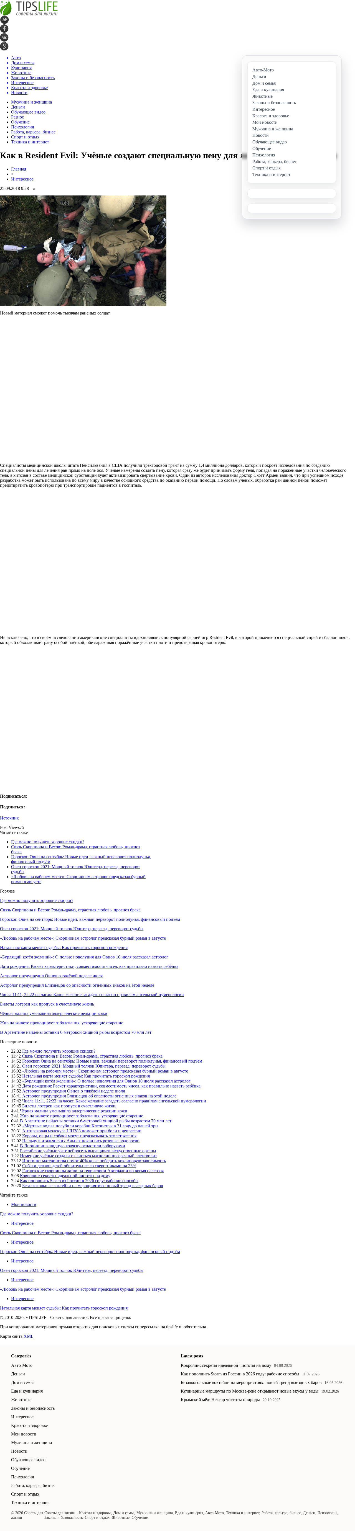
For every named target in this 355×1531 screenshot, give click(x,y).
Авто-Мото (21, 1365)
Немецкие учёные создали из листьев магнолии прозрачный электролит (88, 1155)
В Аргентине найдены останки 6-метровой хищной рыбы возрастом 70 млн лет (75, 1032)
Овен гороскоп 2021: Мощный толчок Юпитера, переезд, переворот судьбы (71, 928)
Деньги (18, 107)
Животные (21, 1399)
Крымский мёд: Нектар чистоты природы (220, 1399)
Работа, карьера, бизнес (33, 132)
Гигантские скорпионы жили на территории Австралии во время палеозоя (93, 1170)
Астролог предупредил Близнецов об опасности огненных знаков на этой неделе (77, 985)
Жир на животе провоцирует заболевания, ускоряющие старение (61, 1022)
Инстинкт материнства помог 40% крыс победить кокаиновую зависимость (94, 1160)
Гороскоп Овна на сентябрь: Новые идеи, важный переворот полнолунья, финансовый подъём (90, 919)
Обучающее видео (28, 112)
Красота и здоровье (29, 1425)
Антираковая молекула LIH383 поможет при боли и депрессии (81, 1130)
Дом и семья (22, 1382)
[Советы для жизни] (29, 14)
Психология (22, 127)
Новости (19, 1451)
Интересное (22, 179)
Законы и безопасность (33, 1408)
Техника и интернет (30, 142)
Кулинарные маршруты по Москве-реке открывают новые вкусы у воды (249, 1391)
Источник (9, 818)
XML (29, 1336)
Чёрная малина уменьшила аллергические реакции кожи (53, 1013)
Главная (18, 169)
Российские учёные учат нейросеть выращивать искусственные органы (88, 1150)
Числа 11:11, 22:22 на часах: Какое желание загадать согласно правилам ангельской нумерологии (92, 994)
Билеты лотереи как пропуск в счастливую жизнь (47, 1004)
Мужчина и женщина (31, 102)
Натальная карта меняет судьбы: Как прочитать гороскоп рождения (64, 947)
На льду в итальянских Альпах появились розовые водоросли (81, 1140)
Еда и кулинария (27, 1391)
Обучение (20, 122)
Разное (17, 117)
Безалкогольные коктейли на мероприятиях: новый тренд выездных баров (92, 1185)
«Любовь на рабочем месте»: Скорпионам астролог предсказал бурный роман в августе (83, 938)
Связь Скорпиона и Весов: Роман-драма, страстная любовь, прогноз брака (70, 910)
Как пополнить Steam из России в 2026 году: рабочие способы (79, 1180)
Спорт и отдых (25, 137)
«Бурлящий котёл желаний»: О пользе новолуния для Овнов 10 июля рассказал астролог (84, 957)
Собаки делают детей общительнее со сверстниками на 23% (79, 1165)
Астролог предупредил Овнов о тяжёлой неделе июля (51, 975)
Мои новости (23, 1204)
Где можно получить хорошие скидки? (47, 841)
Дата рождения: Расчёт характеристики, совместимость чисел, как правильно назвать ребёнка (89, 966)
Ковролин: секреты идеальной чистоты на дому (65, 1175)
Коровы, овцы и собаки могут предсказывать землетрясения (79, 1135)
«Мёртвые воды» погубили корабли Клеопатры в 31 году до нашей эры (90, 1125)
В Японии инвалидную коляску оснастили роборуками (72, 1145)
